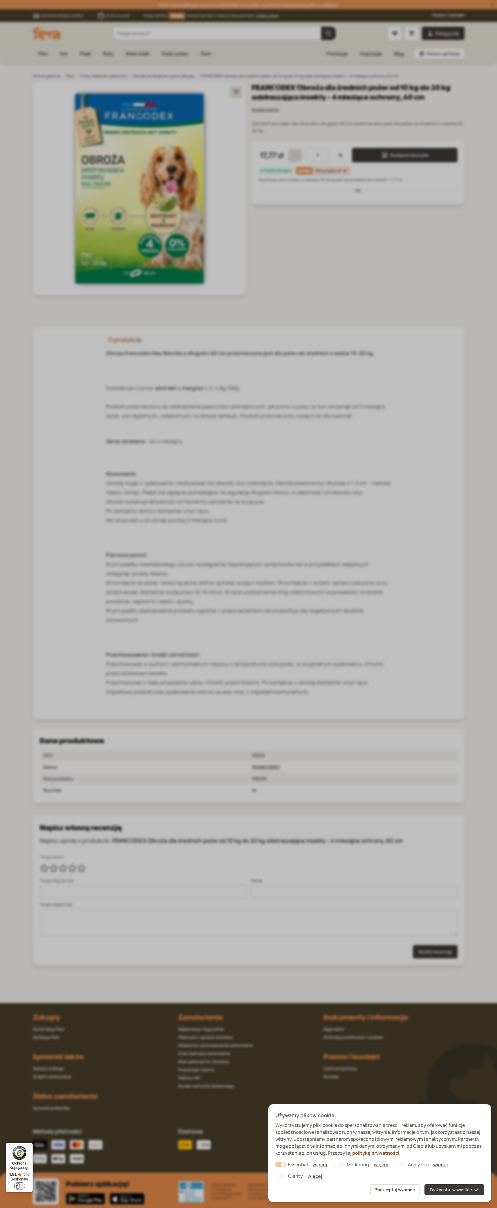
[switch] (19, 1185)
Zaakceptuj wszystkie (450, 1189)
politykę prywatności (375, 1153)
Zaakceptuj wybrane (395, 1189)
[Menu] (9, 1146)
